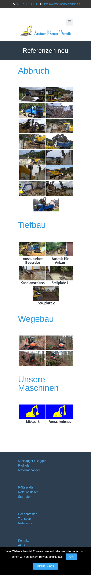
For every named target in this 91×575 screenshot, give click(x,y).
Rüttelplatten (26, 487)
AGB (21, 545)
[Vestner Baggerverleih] (45, 30)
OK (71, 556)
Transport (24, 518)
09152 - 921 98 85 (27, 4)
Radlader (24, 465)
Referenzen (26, 523)
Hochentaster (27, 514)
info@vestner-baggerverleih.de (62, 4)
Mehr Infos (45, 566)
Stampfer (24, 496)
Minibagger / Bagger (32, 461)
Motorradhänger (29, 470)
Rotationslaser (28, 492)
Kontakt (23, 540)
